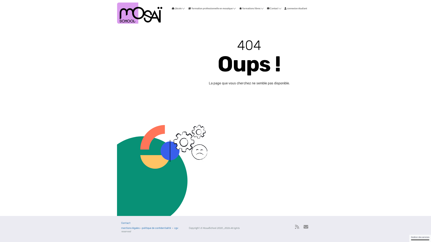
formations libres (251, 8)
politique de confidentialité (156, 228)
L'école (178, 8)
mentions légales (130, 228)
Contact (274, 8)
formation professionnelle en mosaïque (212, 8)
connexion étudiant (296, 8)
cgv (176, 228)
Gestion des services (420, 237)
